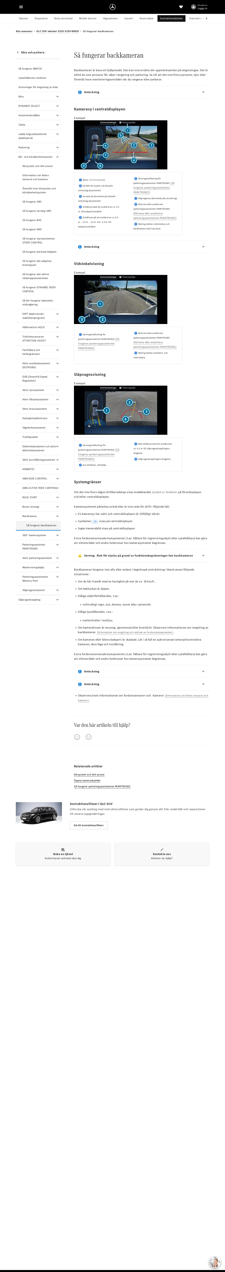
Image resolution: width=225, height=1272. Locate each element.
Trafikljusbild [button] (30, 437)
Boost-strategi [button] (30, 506)
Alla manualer (24, 31)
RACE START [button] (29, 497)
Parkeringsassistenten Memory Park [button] (35, 578)
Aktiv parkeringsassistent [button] (37, 558)
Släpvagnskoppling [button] (29, 599)
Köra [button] (21, 96)
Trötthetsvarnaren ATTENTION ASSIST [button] (34, 338)
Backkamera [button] (29, 516)
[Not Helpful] (88, 737)
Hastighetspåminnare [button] (34, 418)
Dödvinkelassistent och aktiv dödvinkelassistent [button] (39, 448)
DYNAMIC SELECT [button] (29, 106)
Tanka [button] (21, 124)
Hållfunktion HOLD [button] (33, 327)
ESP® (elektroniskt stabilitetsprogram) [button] (33, 316)
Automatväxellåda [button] (29, 115)
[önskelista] (181, 7)
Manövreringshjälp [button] (33, 567)
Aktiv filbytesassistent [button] (35, 399)
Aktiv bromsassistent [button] (34, 409)
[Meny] (21, 7)
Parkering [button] (24, 147)
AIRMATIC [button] (28, 469)
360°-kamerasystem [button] (34, 535)
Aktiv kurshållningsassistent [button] (38, 459)
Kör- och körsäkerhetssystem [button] (35, 157)
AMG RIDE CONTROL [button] (34, 478)
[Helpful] (77, 737)
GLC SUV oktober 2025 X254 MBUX (57, 31)
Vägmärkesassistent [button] (34, 427)
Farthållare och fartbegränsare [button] (31, 352)
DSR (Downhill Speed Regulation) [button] (34, 378)
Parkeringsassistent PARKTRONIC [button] (33, 546)
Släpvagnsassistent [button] (33, 590)
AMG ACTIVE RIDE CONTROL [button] (39, 488)
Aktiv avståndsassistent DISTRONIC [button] (36, 365)
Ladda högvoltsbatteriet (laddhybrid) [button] (32, 136)
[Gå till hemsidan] (112, 7)
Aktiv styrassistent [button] (33, 390)
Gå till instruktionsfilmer (89, 825)
